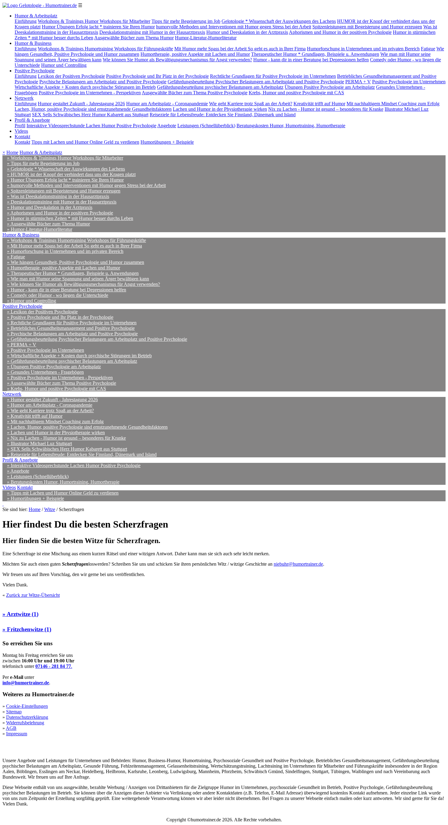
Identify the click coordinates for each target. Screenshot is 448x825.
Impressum (16, 733)
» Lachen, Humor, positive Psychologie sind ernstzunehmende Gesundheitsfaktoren (87, 427)
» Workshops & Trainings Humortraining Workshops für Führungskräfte (76, 240)
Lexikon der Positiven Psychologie (71, 76)
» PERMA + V (21, 344)
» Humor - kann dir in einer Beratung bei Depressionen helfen (66, 289)
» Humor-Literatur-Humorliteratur (39, 229)
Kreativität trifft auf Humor (319, 103)
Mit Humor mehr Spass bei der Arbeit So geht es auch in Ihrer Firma (240, 48)
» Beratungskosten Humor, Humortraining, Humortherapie (63, 482)
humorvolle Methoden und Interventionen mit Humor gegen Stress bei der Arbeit (233, 26)
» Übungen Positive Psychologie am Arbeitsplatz (54, 366)
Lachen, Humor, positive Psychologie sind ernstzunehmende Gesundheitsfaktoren (93, 109)
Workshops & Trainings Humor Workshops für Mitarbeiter (94, 21)
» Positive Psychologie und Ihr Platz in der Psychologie (60, 317)
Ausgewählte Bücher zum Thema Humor (134, 37)
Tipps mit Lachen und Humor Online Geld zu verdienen (85, 142)
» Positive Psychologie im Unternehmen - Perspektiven (60, 377)
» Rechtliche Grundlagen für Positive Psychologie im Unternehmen (72, 322)
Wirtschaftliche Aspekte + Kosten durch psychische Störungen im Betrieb (85, 87)
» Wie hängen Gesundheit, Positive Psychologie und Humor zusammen (75, 262)
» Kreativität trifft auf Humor (34, 416)
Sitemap (14, 711)
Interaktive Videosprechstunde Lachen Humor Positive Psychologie (91, 125)
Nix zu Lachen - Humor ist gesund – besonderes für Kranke (325, 109)
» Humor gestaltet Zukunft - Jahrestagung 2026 (52, 399)
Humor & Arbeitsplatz (36, 15)
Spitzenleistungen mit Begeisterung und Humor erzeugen (367, 26)
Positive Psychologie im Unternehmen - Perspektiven (90, 92)
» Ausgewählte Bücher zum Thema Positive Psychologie (61, 383)
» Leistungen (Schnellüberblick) (38, 476)
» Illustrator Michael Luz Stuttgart (39, 443)
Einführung (26, 21)
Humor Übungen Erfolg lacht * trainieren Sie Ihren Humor (98, 26)
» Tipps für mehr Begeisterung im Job (43, 163)
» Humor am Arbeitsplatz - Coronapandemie (49, 405)
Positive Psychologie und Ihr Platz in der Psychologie (157, 76)
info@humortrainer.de (25, 682)
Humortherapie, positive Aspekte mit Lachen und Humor (195, 54)
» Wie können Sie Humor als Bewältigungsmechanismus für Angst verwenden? (83, 284)
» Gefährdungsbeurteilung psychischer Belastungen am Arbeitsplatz (72, 361)
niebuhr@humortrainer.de (298, 564)
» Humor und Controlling (31, 300)
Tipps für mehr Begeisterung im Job (185, 21)
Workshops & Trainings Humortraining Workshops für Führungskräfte (105, 48)
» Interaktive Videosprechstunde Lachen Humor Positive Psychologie (73, 465)
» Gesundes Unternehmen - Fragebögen (45, 372)
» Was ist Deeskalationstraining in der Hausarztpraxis (58, 196)
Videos (21, 131)
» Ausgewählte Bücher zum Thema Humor (48, 223)
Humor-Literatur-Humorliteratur (205, 37)
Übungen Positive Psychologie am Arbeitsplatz (330, 87)
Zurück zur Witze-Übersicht (33, 595)
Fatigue (428, 48)
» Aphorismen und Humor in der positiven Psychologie (60, 212)
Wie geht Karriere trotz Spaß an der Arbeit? (250, 103)
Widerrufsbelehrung (25, 722)
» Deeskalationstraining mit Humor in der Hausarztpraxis (61, 201)
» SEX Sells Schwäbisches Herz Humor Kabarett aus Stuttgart (67, 449)
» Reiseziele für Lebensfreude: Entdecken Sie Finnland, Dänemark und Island (82, 454)
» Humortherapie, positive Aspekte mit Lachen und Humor (63, 267)
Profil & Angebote (32, 120)
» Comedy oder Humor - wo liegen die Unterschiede (57, 295)
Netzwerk (24, 98)
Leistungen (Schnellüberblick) (206, 125)
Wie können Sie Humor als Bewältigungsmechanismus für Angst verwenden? (177, 59)
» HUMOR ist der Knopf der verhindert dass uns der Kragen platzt (71, 174)
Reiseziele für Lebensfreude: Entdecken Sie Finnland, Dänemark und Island (223, 114)
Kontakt (22, 136)
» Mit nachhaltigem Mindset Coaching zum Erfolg (55, 421)
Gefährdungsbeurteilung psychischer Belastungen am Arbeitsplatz (220, 87)
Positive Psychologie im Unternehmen (409, 81)
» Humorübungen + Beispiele (35, 498)
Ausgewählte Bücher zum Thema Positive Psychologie (194, 92)
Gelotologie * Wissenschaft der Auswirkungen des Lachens (279, 21)
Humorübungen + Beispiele (167, 142)
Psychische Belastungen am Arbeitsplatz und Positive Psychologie (102, 81)
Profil (20, 125)
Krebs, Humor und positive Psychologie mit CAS (296, 92)
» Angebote (18, 471)
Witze (49, 509)
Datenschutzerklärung (27, 717)
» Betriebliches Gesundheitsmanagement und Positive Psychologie (71, 328)
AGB (11, 728)
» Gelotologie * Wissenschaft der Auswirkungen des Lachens (66, 168)
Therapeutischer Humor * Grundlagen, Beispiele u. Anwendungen (315, 54)
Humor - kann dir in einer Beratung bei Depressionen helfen (311, 59)
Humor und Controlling (64, 65)
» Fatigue (16, 256)
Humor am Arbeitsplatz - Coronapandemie (167, 103)
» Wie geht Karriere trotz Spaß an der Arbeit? (50, 410)
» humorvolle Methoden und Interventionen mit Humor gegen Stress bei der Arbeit (86, 185)
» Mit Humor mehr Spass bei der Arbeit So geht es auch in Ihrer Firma (74, 245)
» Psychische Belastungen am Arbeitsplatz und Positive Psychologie (72, 333)
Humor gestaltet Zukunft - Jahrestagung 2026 (81, 103)
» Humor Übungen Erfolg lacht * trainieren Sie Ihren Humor (65, 179)
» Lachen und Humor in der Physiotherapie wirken (56, 432)
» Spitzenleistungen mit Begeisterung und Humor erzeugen (63, 190)
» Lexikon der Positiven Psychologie (42, 311)
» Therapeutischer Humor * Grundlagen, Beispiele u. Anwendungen (73, 273)
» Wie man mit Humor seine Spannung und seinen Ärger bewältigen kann (78, 278)
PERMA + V (358, 81)
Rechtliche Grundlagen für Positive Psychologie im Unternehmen (273, 76)
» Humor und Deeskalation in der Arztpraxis (49, 207)
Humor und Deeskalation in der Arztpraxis (247, 32)
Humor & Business (33, 43)
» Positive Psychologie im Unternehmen (45, 350)
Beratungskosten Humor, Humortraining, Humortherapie (290, 125)
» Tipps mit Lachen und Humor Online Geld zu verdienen (63, 492)
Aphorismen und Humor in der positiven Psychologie (340, 32)
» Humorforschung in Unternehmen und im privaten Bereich (65, 251)
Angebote (166, 125)
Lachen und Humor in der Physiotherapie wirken (220, 109)
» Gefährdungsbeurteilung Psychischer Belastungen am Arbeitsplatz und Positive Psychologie (97, 339)
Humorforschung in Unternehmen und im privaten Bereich (363, 48)
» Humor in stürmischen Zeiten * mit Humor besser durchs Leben (70, 218)
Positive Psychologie (35, 70)
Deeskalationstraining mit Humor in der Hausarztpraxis (152, 32)
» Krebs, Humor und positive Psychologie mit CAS (56, 388)
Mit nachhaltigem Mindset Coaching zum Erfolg (393, 103)
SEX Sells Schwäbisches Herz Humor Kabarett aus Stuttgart (90, 114)
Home (12, 152)
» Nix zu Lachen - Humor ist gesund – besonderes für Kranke (66, 438)
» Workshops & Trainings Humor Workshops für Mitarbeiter (65, 157)
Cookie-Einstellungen (27, 706)
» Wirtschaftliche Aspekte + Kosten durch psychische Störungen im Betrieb (79, 355)
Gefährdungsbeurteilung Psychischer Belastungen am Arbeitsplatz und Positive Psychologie (256, 81)
